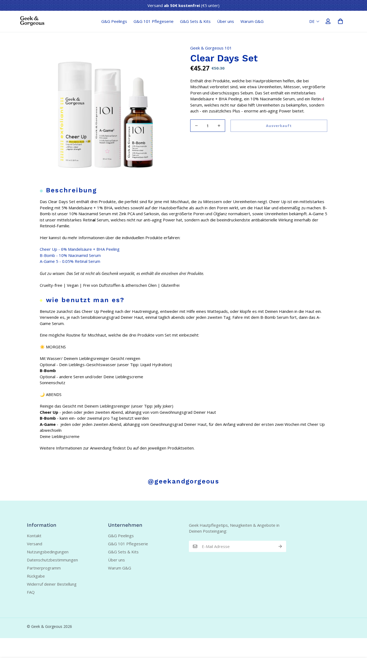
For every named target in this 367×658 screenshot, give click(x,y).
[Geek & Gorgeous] (32, 21)
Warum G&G (252, 21)
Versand (34, 543)
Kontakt (34, 535)
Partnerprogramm (44, 568)
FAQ (31, 592)
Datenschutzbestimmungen (52, 560)
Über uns (225, 21)
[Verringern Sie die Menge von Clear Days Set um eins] (196, 126)
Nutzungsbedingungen (48, 551)
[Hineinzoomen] (165, 48)
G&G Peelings (114, 21)
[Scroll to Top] (356, 628)
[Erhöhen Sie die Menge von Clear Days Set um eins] (219, 126)
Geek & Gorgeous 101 (211, 48)
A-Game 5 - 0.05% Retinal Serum (70, 261)
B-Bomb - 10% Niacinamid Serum (70, 255)
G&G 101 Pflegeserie (154, 21)
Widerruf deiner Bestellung (52, 584)
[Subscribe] (280, 546)
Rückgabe (36, 576)
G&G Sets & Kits (195, 21)
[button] (340, 21)
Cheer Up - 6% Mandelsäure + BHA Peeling (80, 249)
